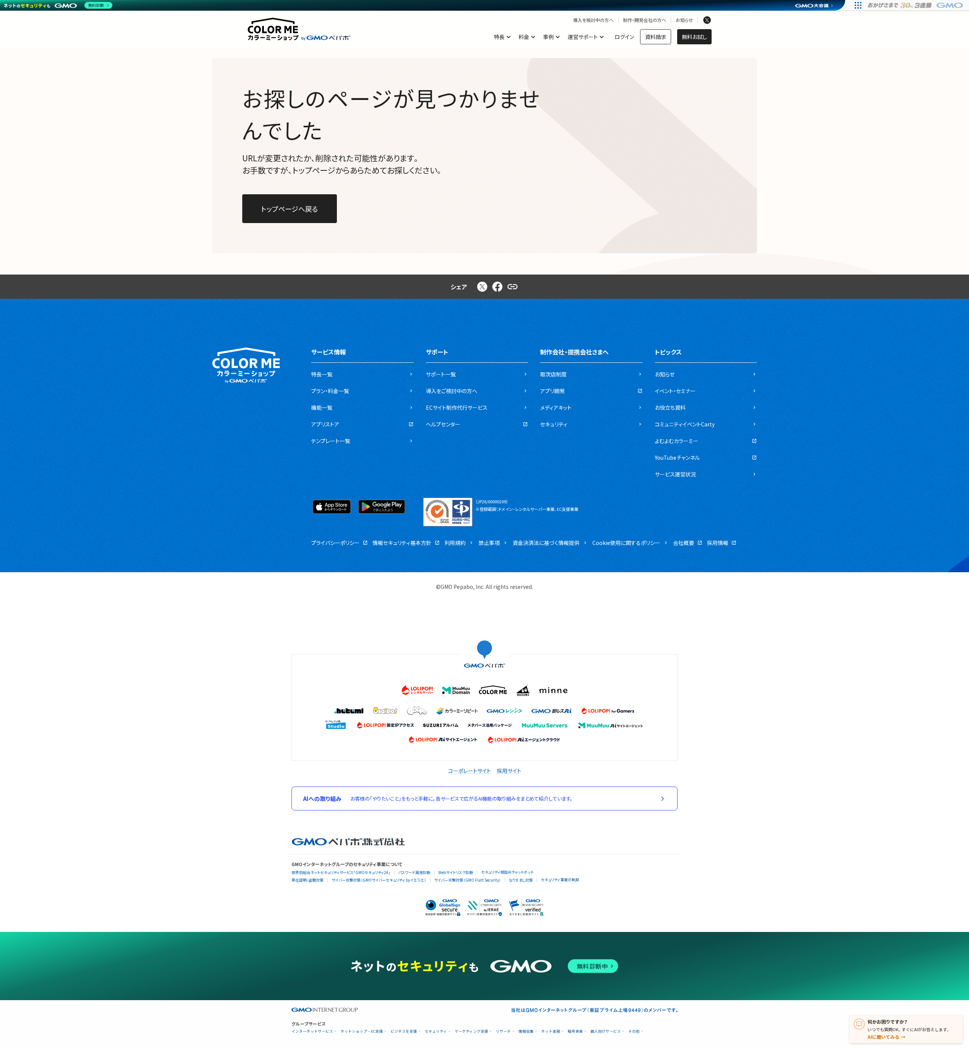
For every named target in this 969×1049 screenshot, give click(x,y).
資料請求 (655, 37)
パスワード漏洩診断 (414, 872)
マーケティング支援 (471, 1031)
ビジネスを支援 (404, 1031)
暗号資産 (575, 1031)
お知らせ (684, 20)
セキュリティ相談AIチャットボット (507, 872)
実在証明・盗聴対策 (307, 880)
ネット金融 (550, 1031)
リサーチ (503, 1031)
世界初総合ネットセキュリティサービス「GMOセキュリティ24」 (340, 872)
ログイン (624, 37)
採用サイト (509, 770)
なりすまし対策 (521, 880)
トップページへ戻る (289, 209)
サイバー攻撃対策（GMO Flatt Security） (467, 880)
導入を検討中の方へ (593, 20)
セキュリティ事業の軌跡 (560, 879)
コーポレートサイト (469, 770)
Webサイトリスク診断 (455, 872)
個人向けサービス (605, 1031)
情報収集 (526, 1031)
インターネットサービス (312, 1031)
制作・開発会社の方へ (644, 20)
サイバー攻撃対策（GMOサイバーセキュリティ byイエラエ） (379, 880)
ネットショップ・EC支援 (362, 1031)
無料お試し (694, 37)
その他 (634, 1031)
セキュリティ (436, 1031)
